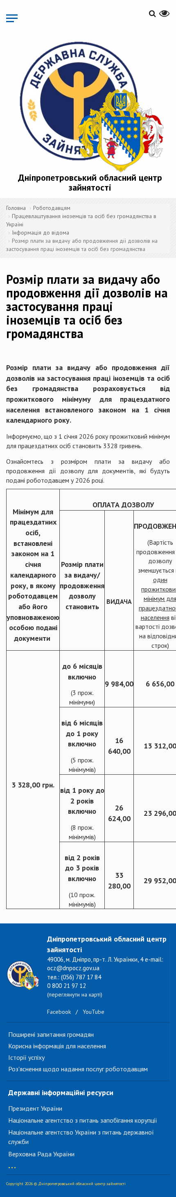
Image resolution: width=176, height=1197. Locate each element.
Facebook (59, 1011)
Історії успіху (26, 1057)
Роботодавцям (51, 208)
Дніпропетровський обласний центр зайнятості (90, 182)
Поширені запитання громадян (51, 1034)
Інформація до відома (40, 232)
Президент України (35, 1108)
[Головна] (90, 105)
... (12, 1164)
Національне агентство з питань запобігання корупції (82, 1120)
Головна (16, 208)
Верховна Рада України (41, 1154)
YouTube (93, 1011)
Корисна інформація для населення (57, 1046)
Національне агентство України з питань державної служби (81, 1137)
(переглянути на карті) (74, 994)
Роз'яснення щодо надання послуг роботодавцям (78, 1069)
